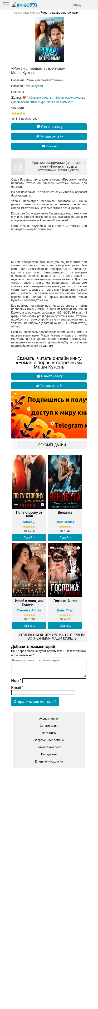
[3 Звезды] (18, 113)
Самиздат (67, 102)
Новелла (53, 102)
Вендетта (65, 512)
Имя (16, 680)
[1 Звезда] (12, 113)
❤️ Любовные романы (37, 97)
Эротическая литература (28, 102)
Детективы (49, 733)
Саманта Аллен (29, 610)
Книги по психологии (49, 761)
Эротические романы (69, 97)
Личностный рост (49, 747)
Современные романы (49, 740)
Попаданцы (49, 754)
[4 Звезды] (21, 113)
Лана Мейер (65, 522)
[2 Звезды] (15, 113)
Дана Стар (65, 610)
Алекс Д (29, 522)
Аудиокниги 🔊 (49, 718)
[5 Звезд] (24, 113)
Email (17, 688)
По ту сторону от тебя (29, 514)
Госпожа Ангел (65, 601)
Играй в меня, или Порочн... (29, 602)
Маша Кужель (35, 86)
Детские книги (49, 725)
